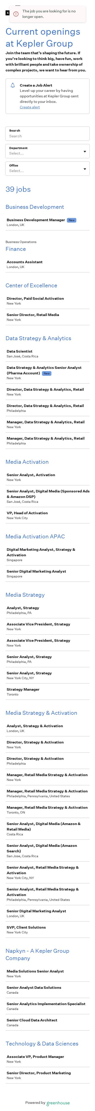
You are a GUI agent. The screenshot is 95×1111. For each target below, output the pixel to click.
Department (18, 148)
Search (14, 131)
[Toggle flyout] (85, 151)
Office (13, 165)
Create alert (30, 107)
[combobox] (9, 153)
